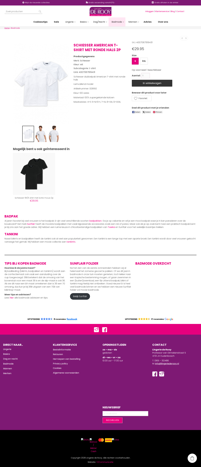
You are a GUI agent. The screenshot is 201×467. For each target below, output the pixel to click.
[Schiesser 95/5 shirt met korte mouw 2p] (34, 174)
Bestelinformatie (62, 349)
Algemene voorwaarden (66, 372)
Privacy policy (60, 363)
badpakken (95, 220)
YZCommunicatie (104, 462)
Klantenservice (162, 11)
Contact (180, 11)
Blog (173, 11)
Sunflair (31, 224)
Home (7, 28)
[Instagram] (96, 329)
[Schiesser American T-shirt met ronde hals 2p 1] (41, 134)
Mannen (7, 368)
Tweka (111, 227)
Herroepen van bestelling (66, 359)
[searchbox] (23, 11)
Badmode (8, 363)
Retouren (58, 354)
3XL (144, 61)
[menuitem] (182, 38)
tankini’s (71, 241)
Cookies (57, 368)
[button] (142, 98)
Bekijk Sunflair (80, 296)
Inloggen (149, 11)
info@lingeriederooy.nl (167, 363)
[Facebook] (104, 329)
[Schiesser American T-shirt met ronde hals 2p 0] (28, 134)
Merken (7, 373)
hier (12, 297)
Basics (6, 354)
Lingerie (7, 349)
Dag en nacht (10, 358)
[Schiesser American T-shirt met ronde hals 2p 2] (54, 134)
